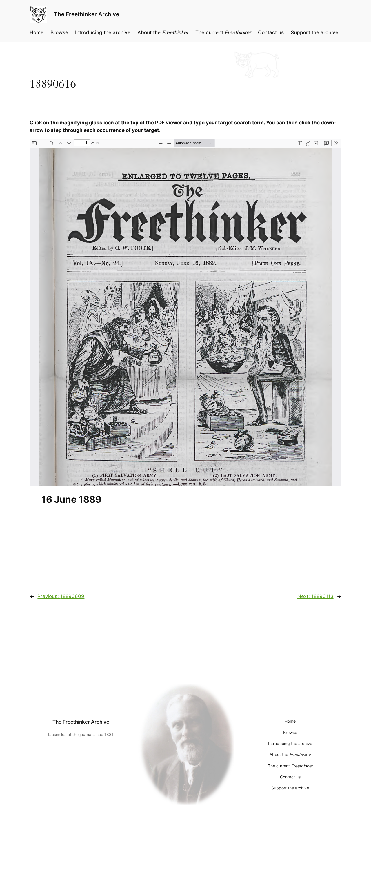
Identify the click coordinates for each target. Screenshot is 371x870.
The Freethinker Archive (86, 14)
